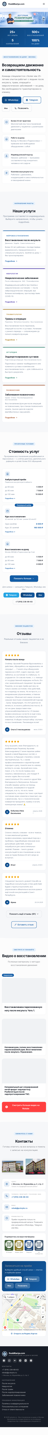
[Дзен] (20, 1361)
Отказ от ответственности (13, 1409)
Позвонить (23, 108)
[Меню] (44, 4)
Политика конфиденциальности (15, 1404)
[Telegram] (4, 1361)
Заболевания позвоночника (13, 1395)
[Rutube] (31, 1361)
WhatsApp (13, 100)
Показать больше (22, 578)
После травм (7, 1389)
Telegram (33, 100)
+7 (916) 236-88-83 (24, 602)
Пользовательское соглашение (15, 1406)
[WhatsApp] (9, 1361)
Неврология (7, 1386)
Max (6, 108)
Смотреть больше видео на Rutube (26, 1107)
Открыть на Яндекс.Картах (25, 1333)
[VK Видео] (26, 1361)
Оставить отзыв (25, 924)
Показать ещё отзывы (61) (22, 914)
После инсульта (8, 1383)
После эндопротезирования (14, 1392)
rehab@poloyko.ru (19, 1208)
